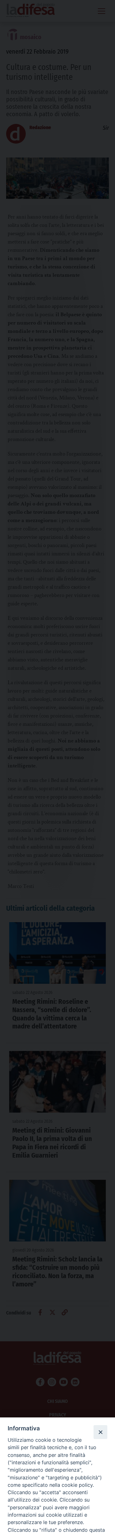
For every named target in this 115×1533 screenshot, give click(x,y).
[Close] (100, 1432)
